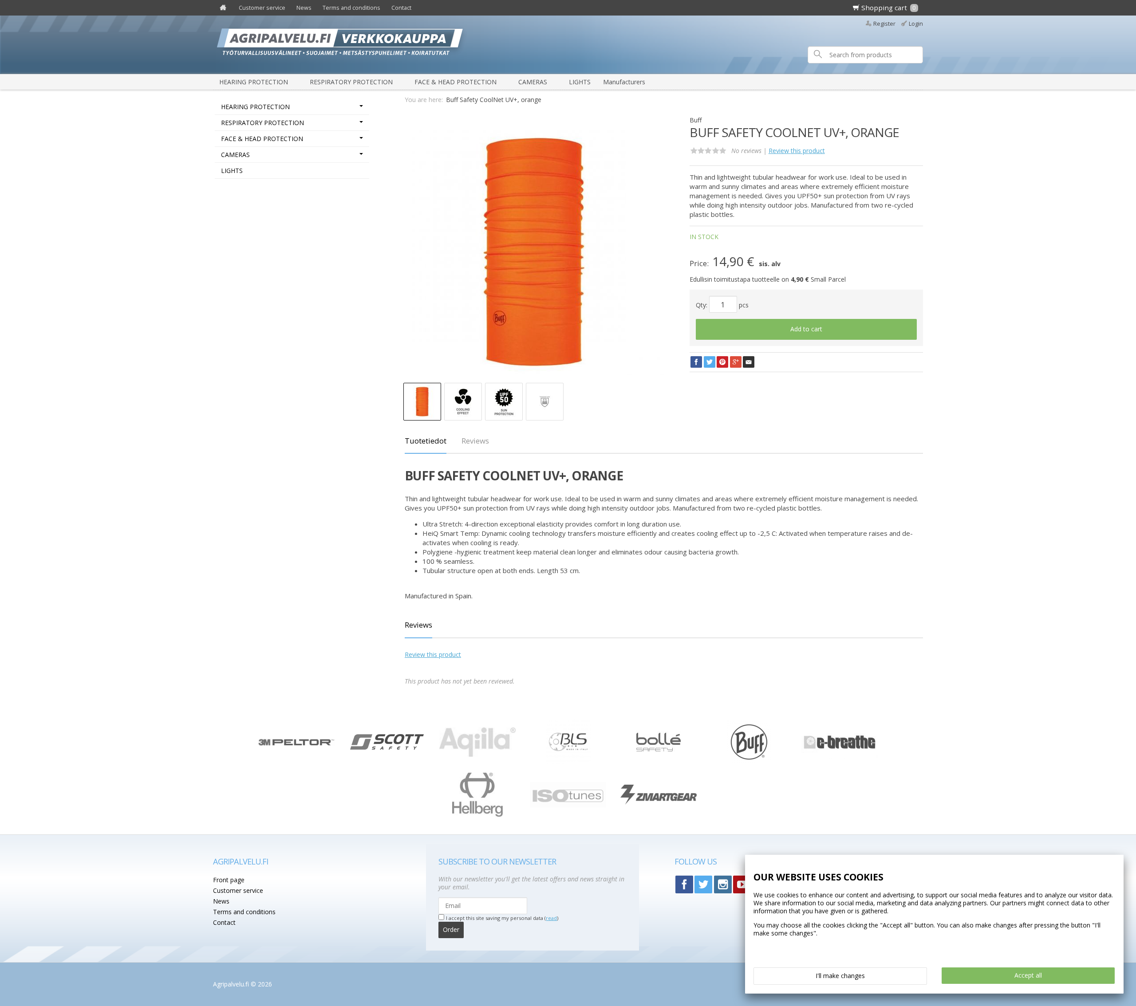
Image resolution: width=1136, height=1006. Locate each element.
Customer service (262, 8)
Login (916, 24)
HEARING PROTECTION (253, 82)
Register (884, 24)
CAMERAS (532, 82)
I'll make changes (840, 975)
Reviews (475, 441)
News (304, 8)
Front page (229, 880)
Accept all (1028, 975)
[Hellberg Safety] (477, 814)
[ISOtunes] (568, 805)
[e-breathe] (839, 757)
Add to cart (806, 329)
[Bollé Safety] (658, 762)
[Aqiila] (477, 754)
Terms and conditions (351, 8)
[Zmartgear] (658, 802)
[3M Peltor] (296, 743)
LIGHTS (580, 82)
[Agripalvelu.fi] (572, 44)
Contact (401, 8)
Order (451, 929)
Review (797, 150)
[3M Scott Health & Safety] (387, 747)
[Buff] (749, 762)
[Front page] (223, 8)
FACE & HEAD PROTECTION (455, 82)
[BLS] (568, 762)
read (551, 918)
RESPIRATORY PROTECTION (351, 82)
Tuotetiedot (425, 441)
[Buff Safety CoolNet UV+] (534, 251)
